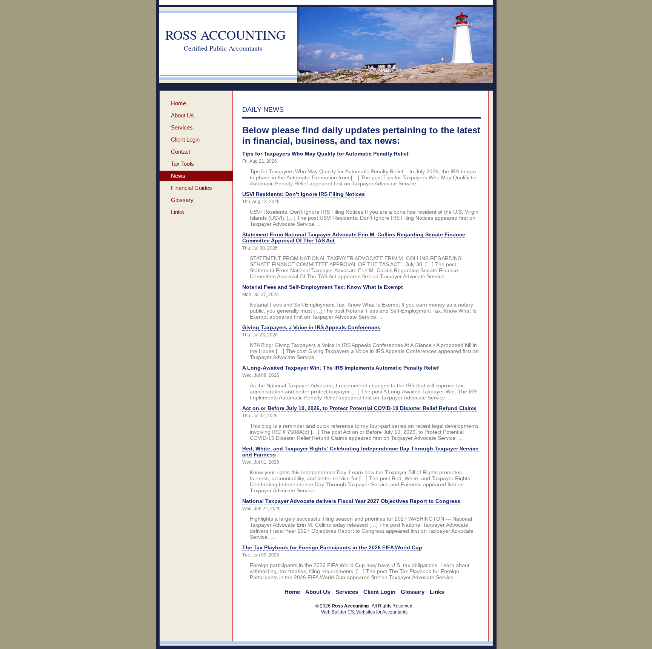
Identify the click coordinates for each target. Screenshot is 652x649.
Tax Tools (182, 163)
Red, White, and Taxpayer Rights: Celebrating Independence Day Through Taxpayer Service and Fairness (360, 452)
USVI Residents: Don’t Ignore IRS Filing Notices (303, 194)
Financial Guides (191, 188)
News (178, 176)
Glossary (182, 200)
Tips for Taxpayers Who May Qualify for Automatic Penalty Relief (325, 154)
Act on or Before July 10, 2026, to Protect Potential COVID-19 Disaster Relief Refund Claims (359, 408)
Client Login (185, 139)
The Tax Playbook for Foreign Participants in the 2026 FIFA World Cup (332, 547)
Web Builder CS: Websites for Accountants (364, 612)
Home (178, 103)
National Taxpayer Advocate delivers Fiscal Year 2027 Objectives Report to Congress (351, 501)
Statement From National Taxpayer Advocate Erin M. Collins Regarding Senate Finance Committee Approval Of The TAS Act (353, 237)
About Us (182, 115)
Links (177, 212)
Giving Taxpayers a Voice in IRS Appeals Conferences (311, 327)
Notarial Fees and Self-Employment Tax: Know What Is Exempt (322, 287)
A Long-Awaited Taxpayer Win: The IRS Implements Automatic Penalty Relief (340, 368)
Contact (180, 151)
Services (182, 127)
